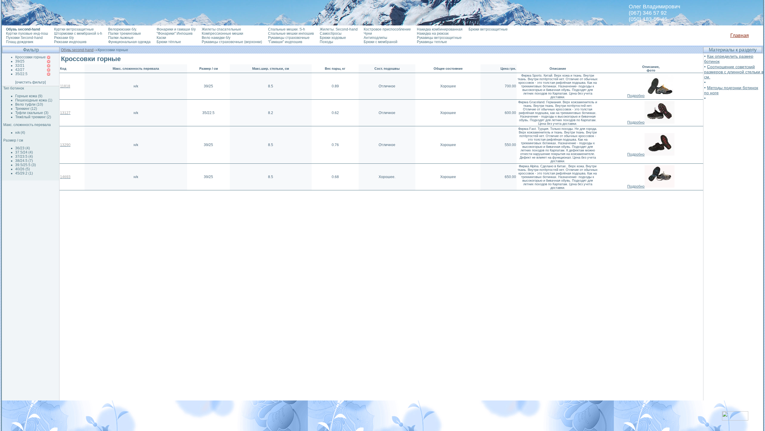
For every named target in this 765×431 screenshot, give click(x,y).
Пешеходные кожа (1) (33, 100)
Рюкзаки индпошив (70, 42)
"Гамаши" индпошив (285, 42)
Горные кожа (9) (28, 96)
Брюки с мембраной (380, 42)
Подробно (636, 96)
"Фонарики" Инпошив (174, 33)
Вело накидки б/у (216, 38)
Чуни (368, 33)
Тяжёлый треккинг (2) (33, 117)
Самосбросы (331, 33)
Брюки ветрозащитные (488, 29)
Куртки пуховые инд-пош (27, 33)
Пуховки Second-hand (24, 38)
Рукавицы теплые (432, 42)
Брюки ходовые (333, 38)
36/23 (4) (22, 148)
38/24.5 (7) (24, 161)
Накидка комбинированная (440, 29)
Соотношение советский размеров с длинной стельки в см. (734, 71)
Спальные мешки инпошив (291, 33)
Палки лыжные (121, 38)
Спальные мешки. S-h (286, 29)
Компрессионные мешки (222, 33)
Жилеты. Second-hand (339, 29)
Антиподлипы (375, 38)
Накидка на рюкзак (433, 33)
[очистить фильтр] (30, 82)
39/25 (20, 61)
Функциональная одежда (129, 42)
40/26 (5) (22, 169)
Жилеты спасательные (221, 29)
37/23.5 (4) (24, 156)
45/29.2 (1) (24, 173)
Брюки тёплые (169, 42)
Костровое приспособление (387, 29)
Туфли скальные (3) (31, 113)
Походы (326, 42)
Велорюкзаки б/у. (122, 29)
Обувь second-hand (77, 50)
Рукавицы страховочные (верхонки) (232, 42)
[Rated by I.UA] (735, 418)
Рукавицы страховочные (289, 38)
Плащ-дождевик (19, 42)
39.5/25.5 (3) (25, 165)
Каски (161, 38)
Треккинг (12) (26, 109)
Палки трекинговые (124, 33)
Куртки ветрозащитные (74, 29)
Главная (739, 35)
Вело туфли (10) (29, 104)
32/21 (20, 65)
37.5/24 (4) (24, 152)
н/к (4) (20, 132)
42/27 (20, 70)
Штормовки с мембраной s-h (78, 33)
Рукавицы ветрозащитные (439, 38)
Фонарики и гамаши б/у (176, 29)
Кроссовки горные (30, 57)
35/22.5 (21, 74)
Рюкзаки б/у (64, 38)
